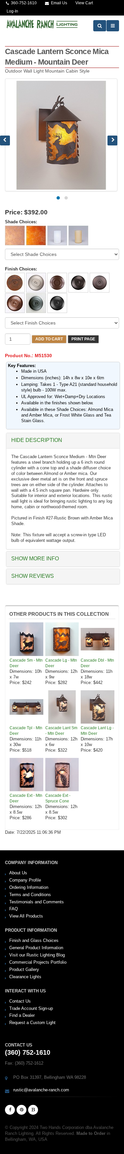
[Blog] (33, 1110)
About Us (18, 872)
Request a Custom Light (32, 1022)
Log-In (12, 11)
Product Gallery (24, 969)
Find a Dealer (22, 1015)
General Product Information (36, 947)
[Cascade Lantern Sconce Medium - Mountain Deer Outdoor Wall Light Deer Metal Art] (61, 134)
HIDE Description (36, 440)
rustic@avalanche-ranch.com (41, 1089)
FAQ (13, 908)
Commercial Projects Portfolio (37, 962)
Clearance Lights (25, 976)
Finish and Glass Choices (34, 940)
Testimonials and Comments (36, 901)
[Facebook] (10, 1110)
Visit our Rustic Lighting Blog (37, 954)
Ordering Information (28, 887)
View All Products (26, 916)
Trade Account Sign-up (31, 1008)
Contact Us (20, 1001)
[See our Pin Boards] (21, 1110)
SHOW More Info (35, 558)
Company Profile (25, 880)
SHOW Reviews (32, 576)
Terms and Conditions (30, 894)
